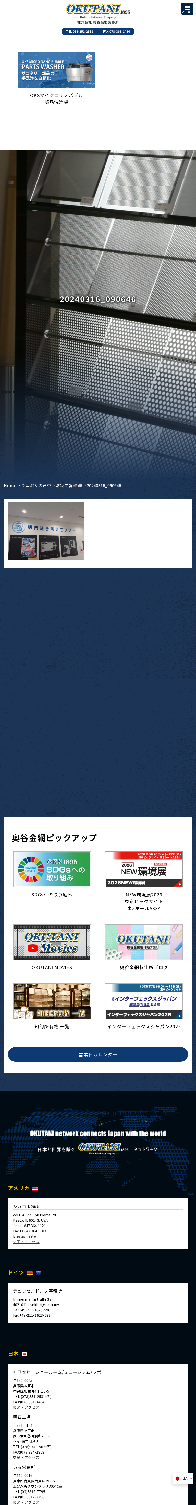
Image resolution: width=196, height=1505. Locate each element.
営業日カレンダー (98, 1054)
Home (10, 485)
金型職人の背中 (36, 485)
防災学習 (64, 485)
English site (24, 1236)
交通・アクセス (26, 1241)
